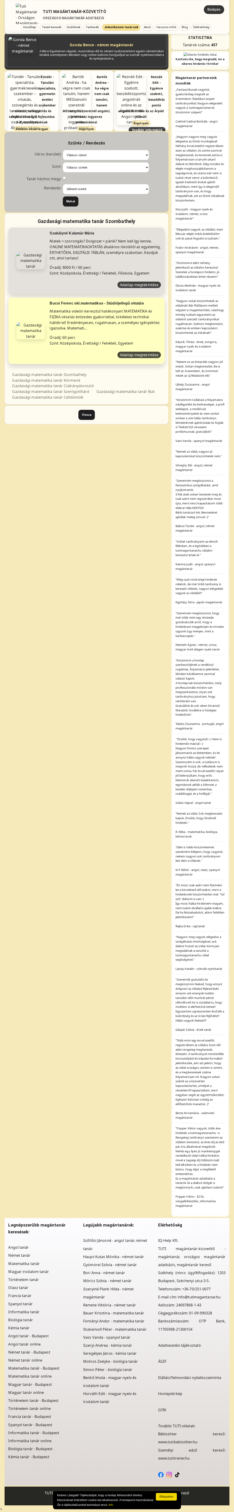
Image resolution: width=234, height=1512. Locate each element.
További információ (147, 130)
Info (111, 1505)
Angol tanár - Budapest (28, 1335)
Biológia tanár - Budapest (30, 1448)
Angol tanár (18, 1247)
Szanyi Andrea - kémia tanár (107, 1345)
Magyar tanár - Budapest (30, 1384)
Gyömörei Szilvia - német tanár (110, 1264)
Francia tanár (19, 1295)
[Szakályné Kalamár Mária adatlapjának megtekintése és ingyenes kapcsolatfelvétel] (30, 260)
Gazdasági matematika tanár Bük (125, 391)
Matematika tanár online (29, 1376)
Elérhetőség (201, 27)
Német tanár (19, 1255)
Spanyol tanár (20, 1303)
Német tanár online (25, 1360)
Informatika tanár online (29, 1440)
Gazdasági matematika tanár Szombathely (49, 374)
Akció (147, 27)
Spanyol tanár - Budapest (30, 1424)
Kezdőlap (29, 27)
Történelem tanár (23, 1279)
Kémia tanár (18, 1327)
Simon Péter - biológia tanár (107, 1369)
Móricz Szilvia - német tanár (107, 1280)
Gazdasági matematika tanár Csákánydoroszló (53, 385)
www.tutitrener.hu (174, 1458)
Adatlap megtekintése (139, 284)
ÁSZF (162, 1361)
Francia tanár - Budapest (29, 1416)
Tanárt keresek (51, 27)
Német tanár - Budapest (29, 1352)
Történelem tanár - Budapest (33, 1400)
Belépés (214, 9)
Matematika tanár (24, 1263)
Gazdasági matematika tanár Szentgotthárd (50, 391)
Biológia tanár (20, 1319)
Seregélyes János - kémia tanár (110, 1353)
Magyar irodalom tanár (28, 1271)
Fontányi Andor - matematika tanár (113, 1321)
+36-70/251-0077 (196, 1289)
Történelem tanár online (29, 1408)
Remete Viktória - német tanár (109, 1305)
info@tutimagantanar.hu (199, 1297)
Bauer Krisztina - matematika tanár (113, 1313)
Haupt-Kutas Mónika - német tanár (113, 1256)
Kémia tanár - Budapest (28, 1456)
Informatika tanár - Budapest (33, 1432)
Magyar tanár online (26, 1392)
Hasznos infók (166, 27)
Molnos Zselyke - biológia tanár (110, 1361)
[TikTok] (177, 1474)
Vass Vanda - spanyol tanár (106, 1337)
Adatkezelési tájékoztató (179, 1345)
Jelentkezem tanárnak (121, 27)
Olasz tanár (18, 1287)
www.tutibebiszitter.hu (177, 1441)
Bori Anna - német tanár (104, 1272)
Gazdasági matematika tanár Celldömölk (47, 397)
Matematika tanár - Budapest (33, 1368)
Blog (185, 27)
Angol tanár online (24, 1344)
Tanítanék (92, 27)
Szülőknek (73, 27)
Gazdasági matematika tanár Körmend (46, 380)
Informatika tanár (24, 1311)
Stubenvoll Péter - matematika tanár (115, 1329)
